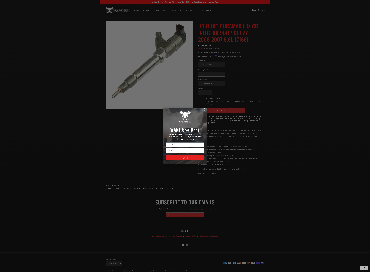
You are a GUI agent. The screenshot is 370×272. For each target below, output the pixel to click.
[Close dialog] (204, 110)
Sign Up (185, 158)
